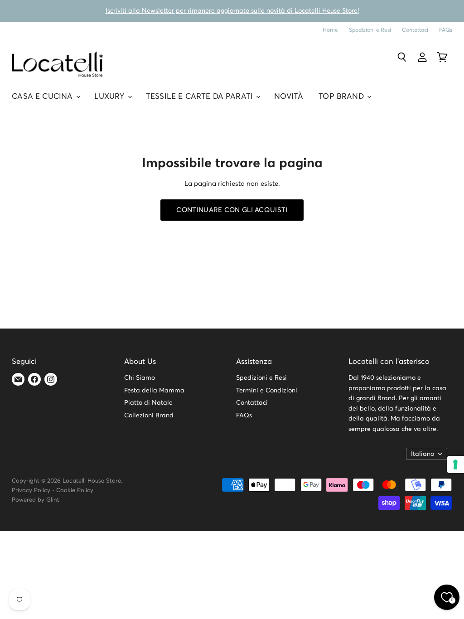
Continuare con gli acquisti (231, 210)
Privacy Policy (31, 490)
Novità (288, 97)
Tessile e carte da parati (200, 97)
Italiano (422, 454)
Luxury (110, 97)
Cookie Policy (74, 490)
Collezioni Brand (149, 415)
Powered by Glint (35, 500)
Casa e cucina (43, 97)
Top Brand (342, 97)
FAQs (445, 30)
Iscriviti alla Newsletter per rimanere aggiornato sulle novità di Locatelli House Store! (232, 11)
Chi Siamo (139, 378)
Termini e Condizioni (266, 390)
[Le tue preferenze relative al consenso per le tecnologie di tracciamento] (455, 464)
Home (330, 30)
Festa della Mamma (154, 390)
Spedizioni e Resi (370, 30)
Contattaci (415, 30)
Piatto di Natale (148, 403)
